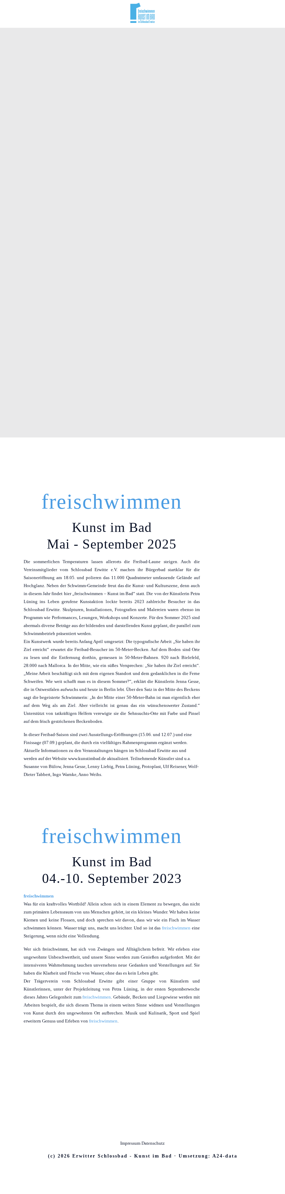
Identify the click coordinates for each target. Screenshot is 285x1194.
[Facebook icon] (138, 1169)
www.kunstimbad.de (87, 758)
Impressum (130, 1143)
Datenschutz (153, 1143)
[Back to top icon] (142, 1128)
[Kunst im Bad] (142, 21)
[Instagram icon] (146, 1169)
